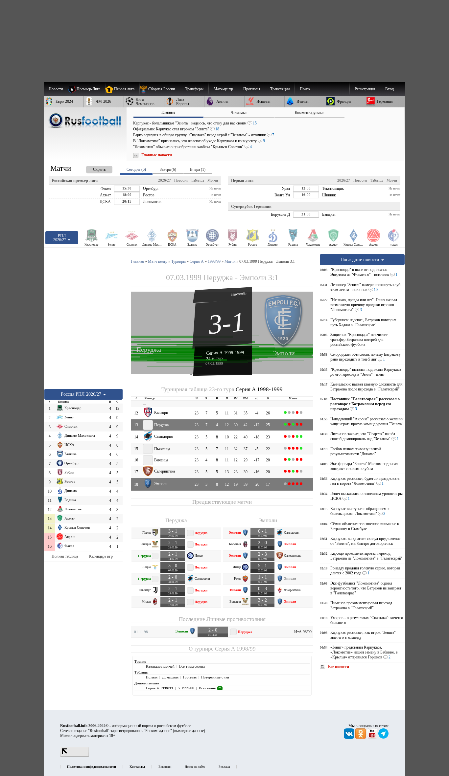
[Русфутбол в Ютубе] (372, 737)
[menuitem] (159, 89)
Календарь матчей (160, 666)
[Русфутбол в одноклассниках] (361, 737)
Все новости (338, 666)
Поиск (305, 89)
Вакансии (164, 766)
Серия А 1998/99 (235, 649)
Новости (181, 180)
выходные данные (189, 730)
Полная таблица (65, 556)
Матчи (212, 180)
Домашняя (170, 677)
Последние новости (361, 259)
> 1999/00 (185, 688)
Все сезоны (210, 688)
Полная (151, 677)
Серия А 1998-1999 (225, 353)
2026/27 (164, 180)
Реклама (224, 766)
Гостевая (190, 677)
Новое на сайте (195, 766)
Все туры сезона (192, 666)
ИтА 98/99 (303, 632)
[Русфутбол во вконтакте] (349, 737)
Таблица (197, 180)
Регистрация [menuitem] (365, 89)
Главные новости (156, 155)
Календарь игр (101, 556)
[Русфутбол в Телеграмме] (383, 737)
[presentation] (92, 168)
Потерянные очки (215, 677)
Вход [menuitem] (389, 89)
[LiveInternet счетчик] (74, 755)
